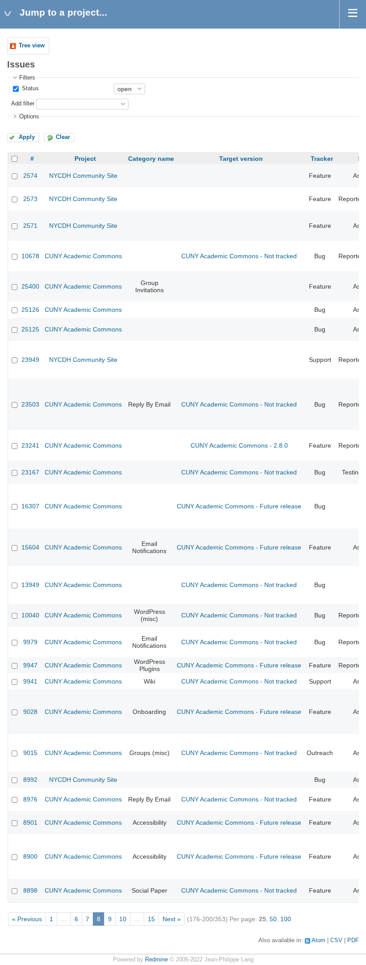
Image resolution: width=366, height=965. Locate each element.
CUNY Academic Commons (83, 256)
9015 (30, 752)
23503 (30, 404)
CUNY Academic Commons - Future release (239, 506)
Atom (318, 940)
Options (29, 116)
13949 (30, 584)
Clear (63, 137)
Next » (171, 919)
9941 (30, 681)
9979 (30, 642)
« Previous (27, 919)
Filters (27, 78)
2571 (30, 225)
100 (285, 919)
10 (122, 919)
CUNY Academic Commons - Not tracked (239, 256)
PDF (353, 940)
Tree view (32, 45)
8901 (30, 822)
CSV (336, 940)
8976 (30, 799)
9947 (30, 665)
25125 (30, 329)
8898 (30, 890)
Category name (151, 158)
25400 (30, 286)
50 (273, 919)
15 (151, 919)
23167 (30, 472)
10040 (30, 615)
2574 (30, 175)
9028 (30, 711)
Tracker (322, 158)
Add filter (22, 104)
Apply (27, 137)
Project (85, 158)
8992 (30, 779)
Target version (241, 158)
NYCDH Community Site (83, 175)
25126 (30, 309)
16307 (30, 506)
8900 (30, 856)
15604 (30, 547)
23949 (30, 359)
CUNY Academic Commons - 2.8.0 (239, 445)
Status (29, 88)
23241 (30, 445)
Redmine (156, 960)
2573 (30, 198)
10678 (30, 256)
